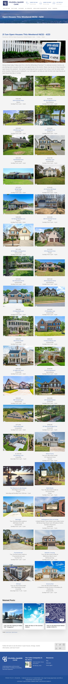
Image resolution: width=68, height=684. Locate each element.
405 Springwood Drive (50, 100)
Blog (47, 660)
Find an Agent (59, 4)
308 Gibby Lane (49, 159)
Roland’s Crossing (50, 552)
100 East (18, 584)
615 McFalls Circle (50, 130)
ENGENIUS (43, 681)
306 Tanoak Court (18, 400)
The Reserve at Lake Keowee (18, 488)
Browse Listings (33, 4)
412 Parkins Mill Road (50, 189)
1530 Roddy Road (18, 426)
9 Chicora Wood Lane (50, 340)
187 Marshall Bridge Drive (49, 426)
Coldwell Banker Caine (29, 37)
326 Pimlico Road (18, 340)
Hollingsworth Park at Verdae (49, 519)
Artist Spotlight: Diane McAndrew (38, 662)
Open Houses (17, 37)
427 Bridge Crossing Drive (18, 251)
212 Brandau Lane (50, 311)
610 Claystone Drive (49, 251)
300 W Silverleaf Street (49, 219)
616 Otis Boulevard (49, 370)
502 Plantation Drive (18, 281)
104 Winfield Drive (18, 159)
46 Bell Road (18, 189)
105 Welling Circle (18, 455)
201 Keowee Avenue (49, 400)
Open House (8, 632)
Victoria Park (50, 584)
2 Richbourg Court (18, 130)
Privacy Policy (9, 678)
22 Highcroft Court (18, 370)
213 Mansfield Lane (18, 311)
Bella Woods (49, 488)
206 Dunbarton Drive (50, 281)
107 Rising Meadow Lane (18, 219)
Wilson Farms (50, 453)
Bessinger (18, 519)
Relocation (48, 663)
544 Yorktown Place (18, 100)
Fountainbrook (18, 552)
